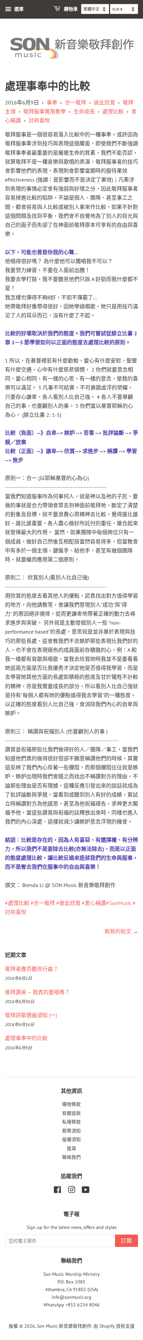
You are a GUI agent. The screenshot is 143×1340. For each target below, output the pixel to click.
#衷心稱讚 (94, 903)
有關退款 (71, 1113)
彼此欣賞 (104, 102)
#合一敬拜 (43, 903)
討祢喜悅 (39, 120)
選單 (18, 9)
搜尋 (71, 1148)
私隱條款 (71, 1122)
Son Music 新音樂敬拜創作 (64, 1326)
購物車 (70, 9)
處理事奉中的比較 (26, 1038)
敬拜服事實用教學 (44, 111)
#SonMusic (118, 903)
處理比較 (113, 111)
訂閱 (126, 1241)
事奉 (52, 102)
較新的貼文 (118, 931)
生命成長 (84, 111)
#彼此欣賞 (68, 903)
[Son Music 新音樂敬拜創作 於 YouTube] (85, 1191)
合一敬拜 (75, 102)
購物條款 (71, 1104)
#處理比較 (17, 903)
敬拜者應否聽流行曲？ (31, 969)
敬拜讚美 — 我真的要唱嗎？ (37, 992)
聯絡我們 (71, 1157)
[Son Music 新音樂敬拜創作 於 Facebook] (57, 1191)
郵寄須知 (71, 1131)
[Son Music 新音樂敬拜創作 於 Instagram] (71, 1191)
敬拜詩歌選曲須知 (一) (31, 1015)
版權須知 (71, 1139)
